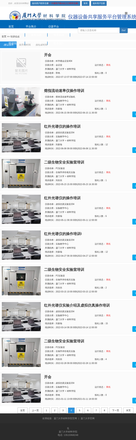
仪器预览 (13, 34)
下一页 (115, 410)
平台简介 (31, 26)
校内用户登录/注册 (55, 3)
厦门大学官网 (88, 418)
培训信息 (13, 43)
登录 (86, 3)
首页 (11, 26)
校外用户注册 (99, 3)
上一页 (35, 410)
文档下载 (36, 43)
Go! (124, 30)
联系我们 (59, 43)
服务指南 (36, 34)
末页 (128, 410)
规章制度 (59, 34)
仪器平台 (53, 26)
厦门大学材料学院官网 (65, 418)
